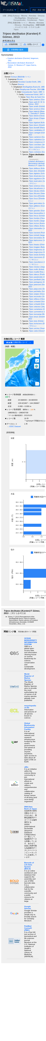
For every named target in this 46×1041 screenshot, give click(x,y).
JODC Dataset (15, 426)
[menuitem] (9, 9)
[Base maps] (36, 366)
